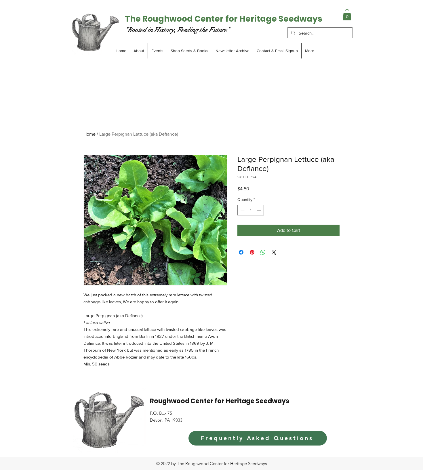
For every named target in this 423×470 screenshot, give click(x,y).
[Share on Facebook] (241, 252)
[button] (347, 14)
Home (89, 134)
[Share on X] (273, 252)
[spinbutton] (250, 210)
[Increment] (259, 210)
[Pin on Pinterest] (252, 252)
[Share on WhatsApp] (263, 252)
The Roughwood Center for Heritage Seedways (223, 18)
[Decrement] (241, 210)
